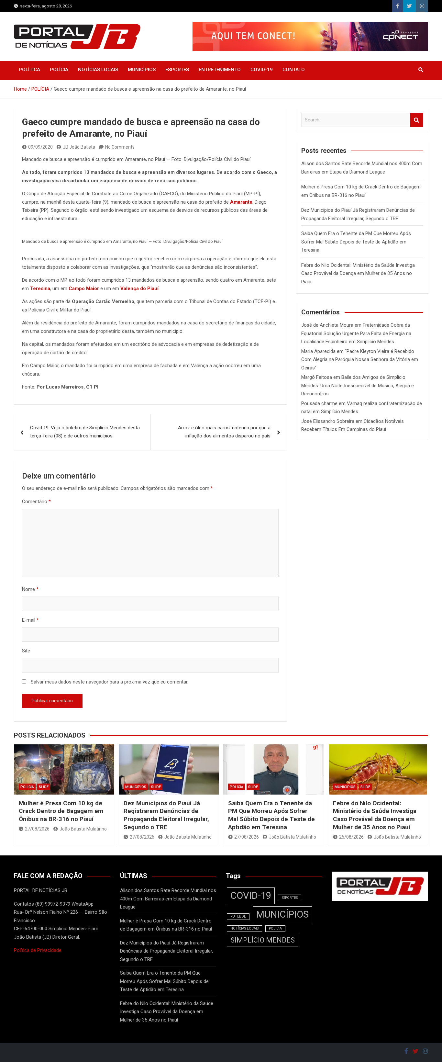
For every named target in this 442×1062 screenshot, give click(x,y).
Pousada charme (319, 403)
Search (416, 120)
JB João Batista (79, 147)
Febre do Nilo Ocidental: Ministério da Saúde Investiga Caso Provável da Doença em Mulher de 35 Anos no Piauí (358, 273)
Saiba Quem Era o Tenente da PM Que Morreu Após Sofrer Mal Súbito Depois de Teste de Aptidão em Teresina (356, 242)
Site (26, 651)
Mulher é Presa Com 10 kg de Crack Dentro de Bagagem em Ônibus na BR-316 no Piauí (61, 811)
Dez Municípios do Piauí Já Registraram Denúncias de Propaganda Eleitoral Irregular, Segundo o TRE (166, 815)
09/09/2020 (40, 147)
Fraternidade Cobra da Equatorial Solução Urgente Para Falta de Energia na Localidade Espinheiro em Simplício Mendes (356, 333)
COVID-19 (261, 70)
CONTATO (293, 70)
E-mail (30, 620)
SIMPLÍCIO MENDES (262, 940)
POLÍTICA (29, 70)
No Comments (120, 147)
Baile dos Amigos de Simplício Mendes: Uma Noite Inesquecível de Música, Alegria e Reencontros (357, 385)
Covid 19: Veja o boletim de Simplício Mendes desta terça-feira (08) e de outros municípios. (85, 432)
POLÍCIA (59, 70)
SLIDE (44, 787)
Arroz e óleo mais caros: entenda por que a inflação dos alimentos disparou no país (224, 432)
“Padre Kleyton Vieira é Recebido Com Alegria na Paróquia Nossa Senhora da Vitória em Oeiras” (359, 359)
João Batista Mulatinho (83, 828)
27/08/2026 (37, 828)
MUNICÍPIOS (142, 70)
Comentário (36, 501)
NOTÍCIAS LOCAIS (98, 70)
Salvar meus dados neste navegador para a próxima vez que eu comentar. (109, 682)
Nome (30, 589)
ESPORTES (177, 70)
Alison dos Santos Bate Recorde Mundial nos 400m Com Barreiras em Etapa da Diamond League (168, 898)
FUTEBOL (238, 916)
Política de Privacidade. (38, 950)
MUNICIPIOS (135, 787)
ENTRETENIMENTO (220, 70)
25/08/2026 (351, 837)
